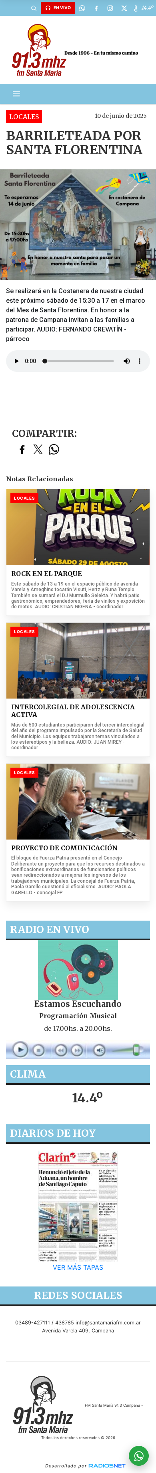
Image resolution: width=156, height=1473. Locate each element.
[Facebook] (96, 8)
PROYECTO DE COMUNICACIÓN (64, 848)
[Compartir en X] (38, 450)
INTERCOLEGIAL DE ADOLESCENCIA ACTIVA (73, 711)
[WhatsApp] (82, 8)
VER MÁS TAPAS (78, 1267)
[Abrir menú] (16, 94)
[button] (33, 8)
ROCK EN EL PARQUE (46, 574)
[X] (124, 8)
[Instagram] (110, 8)
